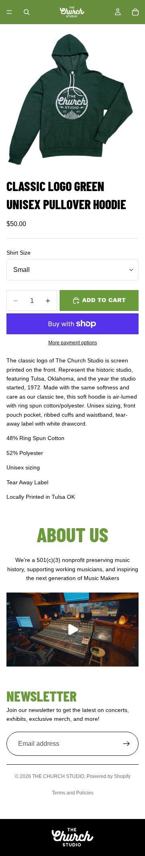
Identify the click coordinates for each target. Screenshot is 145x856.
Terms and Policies (72, 793)
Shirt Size (18, 252)
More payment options (72, 342)
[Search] (26, 12)
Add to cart (104, 300)
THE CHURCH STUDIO (58, 776)
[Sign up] (126, 743)
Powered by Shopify (108, 776)
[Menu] (9, 12)
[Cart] (135, 12)
